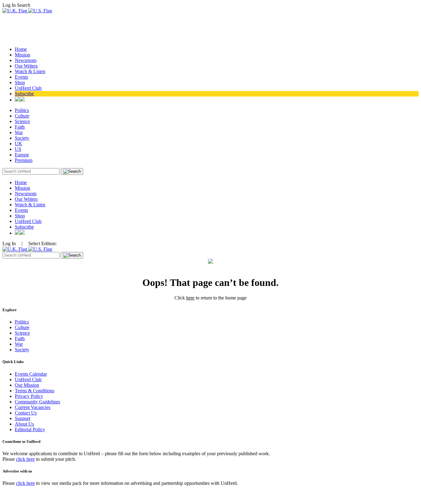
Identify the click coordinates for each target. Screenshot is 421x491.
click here (25, 459)
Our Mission (27, 385)
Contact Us (26, 412)
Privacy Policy (29, 396)
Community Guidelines (37, 401)
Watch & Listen (30, 71)
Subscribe (24, 93)
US (18, 149)
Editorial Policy (30, 429)
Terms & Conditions (34, 390)
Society (22, 138)
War (19, 132)
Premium (23, 160)
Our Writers (26, 65)
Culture (22, 115)
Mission (22, 54)
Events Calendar (31, 374)
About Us (24, 424)
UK (18, 143)
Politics (22, 110)
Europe (22, 154)
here (190, 297)
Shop (20, 82)
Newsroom (25, 60)
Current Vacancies (32, 407)
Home (21, 49)
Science (22, 121)
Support (22, 418)
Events (21, 77)
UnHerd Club (28, 88)
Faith (20, 127)
